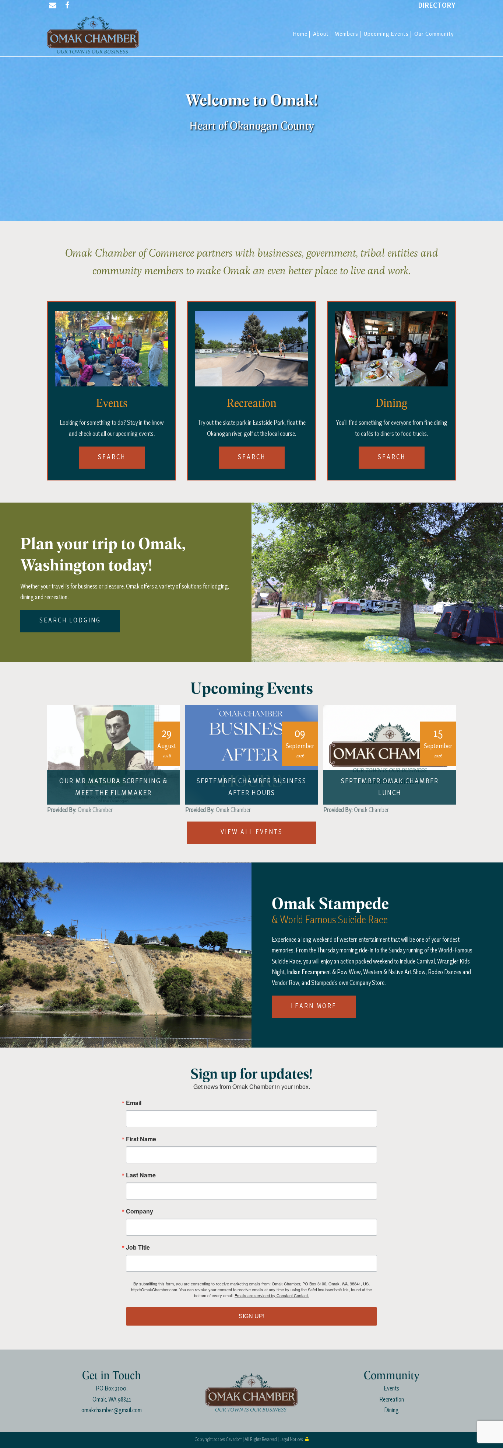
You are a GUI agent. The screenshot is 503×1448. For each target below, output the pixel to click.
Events (391, 1388)
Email (133, 1103)
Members (346, 34)
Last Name (141, 1175)
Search (112, 457)
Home (300, 34)
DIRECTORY (437, 6)
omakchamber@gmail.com (111, 1410)
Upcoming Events (386, 34)
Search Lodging (70, 620)
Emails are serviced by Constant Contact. (272, 1295)
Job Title (138, 1247)
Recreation (391, 1399)
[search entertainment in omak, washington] (111, 347)
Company (139, 1211)
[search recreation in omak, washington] (251, 347)
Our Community (434, 34)
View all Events (252, 832)
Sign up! (251, 1316)
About (321, 34)
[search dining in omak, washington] (391, 347)
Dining (391, 1410)
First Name (141, 1139)
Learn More (314, 1006)
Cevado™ (234, 1439)
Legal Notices (291, 1439)
